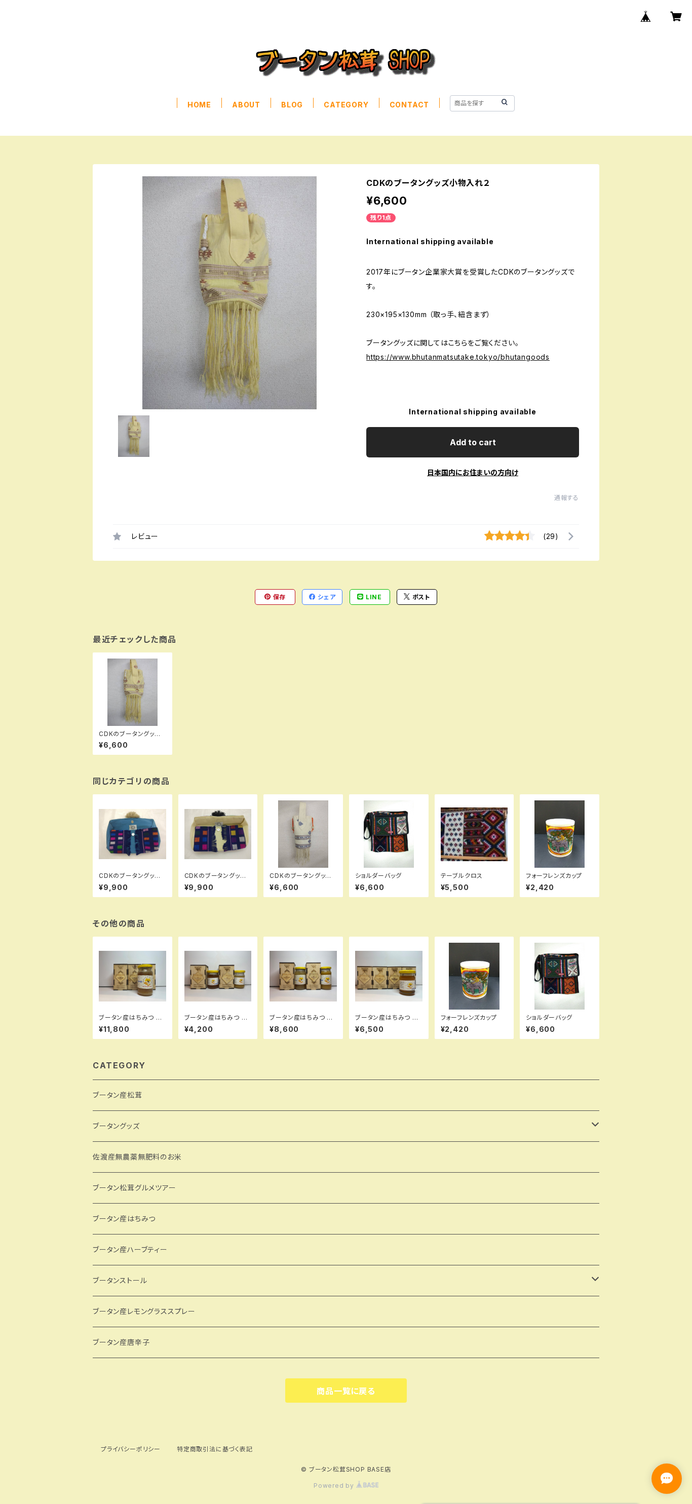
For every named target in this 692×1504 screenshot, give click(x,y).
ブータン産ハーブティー (130, 1249)
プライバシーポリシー (131, 1449)
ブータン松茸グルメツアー (134, 1187)
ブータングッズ (116, 1126)
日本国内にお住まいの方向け (472, 472)
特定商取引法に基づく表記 (215, 1449)
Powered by (335, 1485)
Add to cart (473, 442)
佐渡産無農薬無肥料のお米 (137, 1156)
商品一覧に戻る (346, 1391)
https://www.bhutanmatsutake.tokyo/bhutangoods (458, 357)
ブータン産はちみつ (124, 1218)
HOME (199, 104)
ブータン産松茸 (117, 1095)
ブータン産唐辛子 (121, 1342)
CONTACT (410, 104)
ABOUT (246, 104)
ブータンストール (120, 1280)
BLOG (292, 104)
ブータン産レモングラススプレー (144, 1311)
